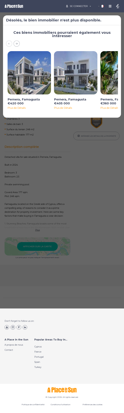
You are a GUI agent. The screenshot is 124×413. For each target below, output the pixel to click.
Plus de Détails (17, 108)
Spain (37, 362)
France (37, 351)
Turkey (37, 367)
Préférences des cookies (92, 404)
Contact (9, 350)
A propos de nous (14, 344)
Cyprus (38, 346)
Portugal (39, 357)
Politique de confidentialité (33, 404)
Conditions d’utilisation (60, 404)
